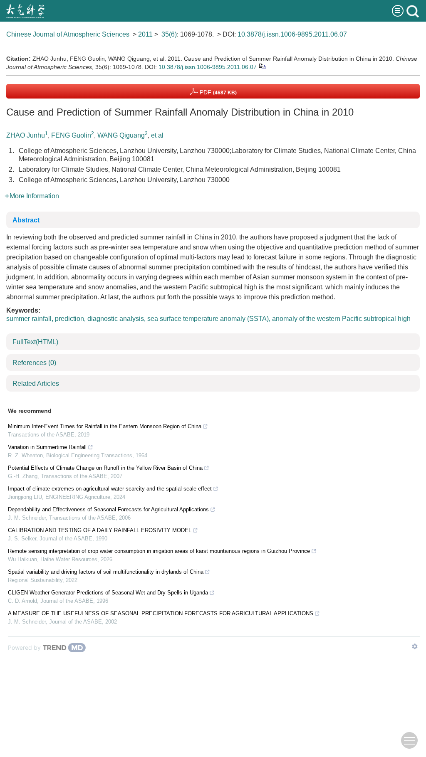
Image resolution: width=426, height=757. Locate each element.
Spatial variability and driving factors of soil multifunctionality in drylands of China (105, 572)
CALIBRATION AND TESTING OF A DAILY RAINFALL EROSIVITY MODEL (99, 530)
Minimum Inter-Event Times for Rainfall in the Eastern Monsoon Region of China (104, 426)
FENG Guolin (71, 135)
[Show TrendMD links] (414, 646)
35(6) (169, 34)
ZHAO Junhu (25, 135)
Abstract (26, 220)
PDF (217, 92)
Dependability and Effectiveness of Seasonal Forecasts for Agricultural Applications (108, 509)
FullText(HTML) (35, 341)
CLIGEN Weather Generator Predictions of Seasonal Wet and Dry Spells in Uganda (108, 592)
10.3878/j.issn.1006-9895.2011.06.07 (292, 34)
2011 (145, 34)
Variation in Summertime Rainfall (47, 447)
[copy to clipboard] (262, 66)
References (34, 362)
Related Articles (35, 383)
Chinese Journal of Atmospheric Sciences (67, 34)
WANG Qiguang (121, 135)
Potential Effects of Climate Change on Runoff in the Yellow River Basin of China (105, 468)
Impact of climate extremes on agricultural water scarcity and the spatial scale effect (110, 489)
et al (157, 135)
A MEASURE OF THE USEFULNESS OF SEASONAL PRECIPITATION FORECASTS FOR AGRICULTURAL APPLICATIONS (160, 613)
